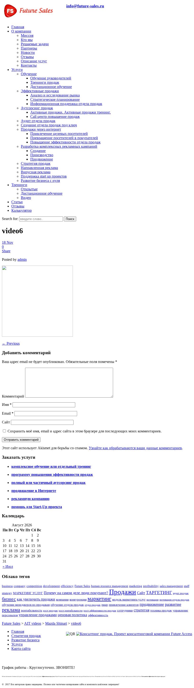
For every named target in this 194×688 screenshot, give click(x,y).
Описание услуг (34, 61)
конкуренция (78, 599)
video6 (76, 623)
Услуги (17, 70)
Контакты (29, 65)
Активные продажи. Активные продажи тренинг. (70, 112)
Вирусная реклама (35, 172)
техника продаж (161, 610)
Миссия (27, 35)
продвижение (152, 604)
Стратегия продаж (35, 163)
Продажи (122, 592)
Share (6, 251)
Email (7, 413)
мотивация (152, 599)
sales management (171, 586)
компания (62, 599)
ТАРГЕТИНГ (159, 592)
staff (186, 586)
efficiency (67, 586)
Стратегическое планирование (55, 99)
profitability (151, 586)
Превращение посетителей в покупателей (64, 138)
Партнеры (29, 48)
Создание (38, 151)
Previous (11, 343)
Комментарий (13, 396)
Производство (41, 155)
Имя (7, 405)
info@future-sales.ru (85, 6)
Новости (28, 52)
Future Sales (82, 586)
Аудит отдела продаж (38, 121)
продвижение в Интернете (33, 491)
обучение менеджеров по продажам (26, 604)
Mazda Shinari (56, 623)
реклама (11, 610)
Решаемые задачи (35, 44)
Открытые (29, 189)
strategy (7, 593)
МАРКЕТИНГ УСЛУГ (28, 593)
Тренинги (19, 185)
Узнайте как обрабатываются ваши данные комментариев (135, 448)
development (51, 586)
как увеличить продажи (36, 599)
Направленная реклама (39, 168)
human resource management (109, 586)
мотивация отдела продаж (174, 599)
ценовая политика (72, 615)
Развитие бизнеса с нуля (40, 181)
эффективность (98, 615)
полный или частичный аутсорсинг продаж (48, 483)
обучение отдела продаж (67, 604)
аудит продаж (181, 593)
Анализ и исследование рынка (55, 95)
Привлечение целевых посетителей (59, 134)
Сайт (6, 422)
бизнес (9, 598)
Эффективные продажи (40, 91)
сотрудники (125, 610)
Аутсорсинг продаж (37, 108)
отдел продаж (93, 605)
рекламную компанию (30, 499)
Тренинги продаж (44, 82)
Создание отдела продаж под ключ (49, 125)
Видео (26, 198)
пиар (104, 604)
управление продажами (38, 615)
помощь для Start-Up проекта (36, 507)
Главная (17, 27)
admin (22, 259)
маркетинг (99, 599)
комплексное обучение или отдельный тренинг (51, 466)
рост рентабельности (71, 610)
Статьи (17, 202)
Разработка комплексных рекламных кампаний (59, 146)
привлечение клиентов (124, 604)
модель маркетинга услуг (129, 599)
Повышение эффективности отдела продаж (65, 142)
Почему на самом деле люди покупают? (76, 593)
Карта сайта (21, 649)
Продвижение (41, 159)
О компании (21, 31)
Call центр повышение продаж (55, 117)
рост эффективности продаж (100, 610)
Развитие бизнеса (25, 640)
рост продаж (50, 610)
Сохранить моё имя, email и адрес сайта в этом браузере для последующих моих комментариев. (85, 431)
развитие (173, 604)
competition (34, 586)
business (7, 586)
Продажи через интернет (41, 129)
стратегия (141, 610)
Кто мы (27, 40)
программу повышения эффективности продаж (52, 474)
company (20, 586)
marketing (135, 586)
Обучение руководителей (50, 78)
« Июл (8, 566)
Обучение (29, 74)
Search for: (10, 219)
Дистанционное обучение (51, 87)
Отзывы (27, 57)
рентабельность (31, 610)
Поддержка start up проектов (44, 176)
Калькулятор (21, 210)
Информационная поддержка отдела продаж (66, 104)
